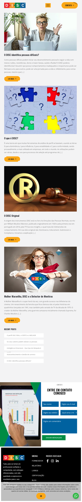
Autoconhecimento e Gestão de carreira (21, 354)
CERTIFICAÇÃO (38, 475)
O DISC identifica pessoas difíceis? (21, 55)
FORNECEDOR (37, 461)
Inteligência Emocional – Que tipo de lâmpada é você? (24, 348)
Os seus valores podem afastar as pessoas (22, 342)
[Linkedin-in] (57, 461)
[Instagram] (52, 461)
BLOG (34, 480)
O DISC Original (11, 216)
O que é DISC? (11, 138)
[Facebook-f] (47, 461)
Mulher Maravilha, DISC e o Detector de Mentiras (28, 296)
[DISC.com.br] (15, 5)
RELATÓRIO (36, 466)
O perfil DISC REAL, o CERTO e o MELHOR (21, 335)
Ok (41, 496)
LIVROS (35, 471)
